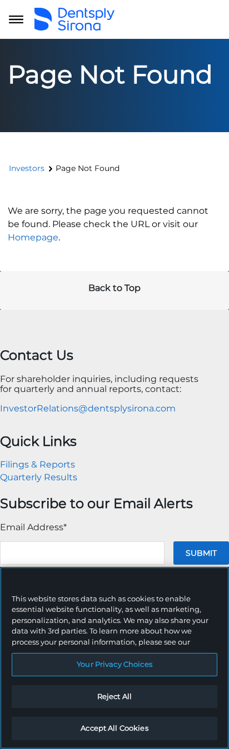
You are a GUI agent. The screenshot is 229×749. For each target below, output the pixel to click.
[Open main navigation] (16, 19)
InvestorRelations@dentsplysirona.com (88, 408)
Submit (201, 553)
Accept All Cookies (114, 727)
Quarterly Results (38, 477)
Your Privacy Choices (114, 664)
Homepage (33, 237)
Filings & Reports (37, 464)
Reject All (114, 696)
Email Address (33, 527)
